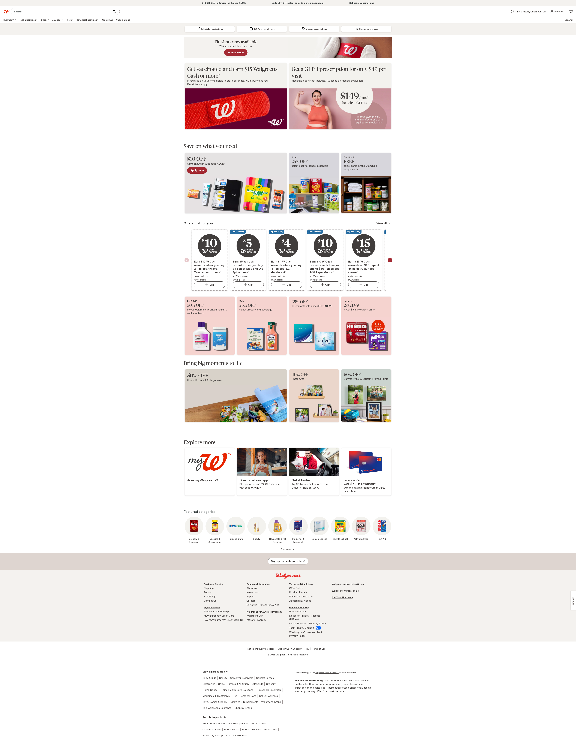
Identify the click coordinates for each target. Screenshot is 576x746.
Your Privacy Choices (302, 627)
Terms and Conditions (301, 584)
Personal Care (248, 695)
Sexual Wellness (268, 695)
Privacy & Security (299, 607)
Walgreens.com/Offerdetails (327, 673)
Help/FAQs (210, 596)
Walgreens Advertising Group (348, 584)
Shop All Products (236, 735)
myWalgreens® (212, 607)
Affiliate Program (256, 619)
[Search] (116, 11)
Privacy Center (297, 611)
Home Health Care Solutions (237, 689)
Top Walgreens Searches (216, 707)
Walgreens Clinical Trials (345, 590)
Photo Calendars (251, 729)
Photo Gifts (270, 729)
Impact (250, 596)
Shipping (209, 588)
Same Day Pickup (212, 735)
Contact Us (210, 600)
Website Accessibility (301, 596)
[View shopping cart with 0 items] (571, 11)
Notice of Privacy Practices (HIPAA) (304, 617)
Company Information (258, 584)
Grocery (271, 683)
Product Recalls (298, 592)
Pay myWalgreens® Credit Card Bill (223, 619)
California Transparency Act (262, 604)
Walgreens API (254, 615)
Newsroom (252, 592)
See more (286, 549)
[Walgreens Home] (6, 12)
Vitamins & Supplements (244, 701)
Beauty (223, 677)
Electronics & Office (213, 683)
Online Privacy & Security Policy (307, 623)
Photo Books (231, 729)
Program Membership (216, 611)
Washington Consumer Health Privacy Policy (306, 634)
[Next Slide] (390, 260)
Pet (235, 695)
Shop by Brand (243, 707)
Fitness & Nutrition (238, 683)
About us (251, 588)
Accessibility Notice (300, 600)
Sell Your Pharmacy (342, 597)
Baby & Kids (209, 677)
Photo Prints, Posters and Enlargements (225, 723)
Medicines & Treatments (216, 695)
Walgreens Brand (271, 701)
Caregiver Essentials (241, 677)
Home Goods (210, 689)
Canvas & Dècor (211, 729)
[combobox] (61, 11)
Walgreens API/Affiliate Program (264, 611)
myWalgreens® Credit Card (219, 615)
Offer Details (296, 588)
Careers (250, 600)
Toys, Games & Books (215, 701)
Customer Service (213, 584)
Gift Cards (257, 683)
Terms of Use (319, 649)
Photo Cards (258, 723)
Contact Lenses (265, 677)
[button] (557, 11)
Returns (208, 592)
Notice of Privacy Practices (261, 649)
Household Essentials (268, 689)
